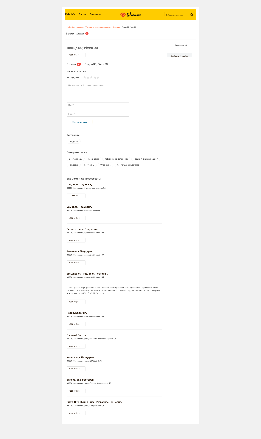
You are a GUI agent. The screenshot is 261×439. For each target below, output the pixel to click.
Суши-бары (105, 165)
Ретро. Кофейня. (77, 312)
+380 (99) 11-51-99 (77, 55)
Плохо (86, 77)
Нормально (89, 77)
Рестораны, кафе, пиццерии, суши (98, 27)
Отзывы (80, 33)
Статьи (82, 14)
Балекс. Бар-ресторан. (80, 379)
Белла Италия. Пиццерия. (82, 229)
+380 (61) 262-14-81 (77, 263)
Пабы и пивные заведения (146, 159)
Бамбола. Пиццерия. (79, 206)
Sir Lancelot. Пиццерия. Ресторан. (87, 273)
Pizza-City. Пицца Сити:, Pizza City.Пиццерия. (94, 402)
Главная (70, 33)
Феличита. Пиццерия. (80, 251)
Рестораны (89, 165)
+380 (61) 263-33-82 (77, 240)
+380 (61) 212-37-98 (77, 218)
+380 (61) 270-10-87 (77, 369)
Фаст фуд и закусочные (128, 165)
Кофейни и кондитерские (116, 159)
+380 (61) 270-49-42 (77, 413)
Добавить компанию (174, 15)
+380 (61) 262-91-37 (77, 391)
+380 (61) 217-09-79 (77, 346)
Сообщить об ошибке (179, 56)
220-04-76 (76, 196)
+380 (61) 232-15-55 (77, 324)
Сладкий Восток (76, 335)
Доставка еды (75, 159)
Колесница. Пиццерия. (80, 357)
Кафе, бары (93, 159)
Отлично (96, 77)
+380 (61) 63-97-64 (77, 302)
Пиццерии (116, 27)
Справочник (95, 14)
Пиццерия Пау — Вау (79, 184)
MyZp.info (70, 14)
